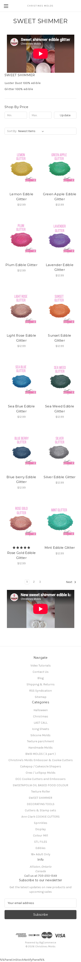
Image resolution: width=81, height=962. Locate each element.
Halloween (40, 710)
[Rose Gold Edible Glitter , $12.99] (21, 521)
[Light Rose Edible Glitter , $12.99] (21, 308)
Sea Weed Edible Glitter (59, 408)
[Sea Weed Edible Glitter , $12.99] (59, 379)
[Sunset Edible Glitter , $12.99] (59, 308)
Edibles (40, 848)
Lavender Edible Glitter (59, 267)
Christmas (40, 716)
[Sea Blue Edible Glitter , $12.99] (21, 379)
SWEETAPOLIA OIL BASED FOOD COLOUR (40, 785)
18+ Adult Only (40, 854)
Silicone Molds (40, 735)
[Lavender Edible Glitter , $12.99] (59, 238)
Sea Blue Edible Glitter (21, 408)
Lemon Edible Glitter (21, 196)
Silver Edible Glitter (59, 477)
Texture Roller (40, 791)
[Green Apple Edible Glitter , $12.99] (59, 167)
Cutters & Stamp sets (40, 810)
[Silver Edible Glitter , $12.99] (59, 450)
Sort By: (12, 131)
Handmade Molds (40, 747)
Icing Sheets (40, 729)
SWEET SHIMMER (40, 798)
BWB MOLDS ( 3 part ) (40, 754)
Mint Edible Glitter (59, 548)
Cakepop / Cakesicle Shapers (40, 766)
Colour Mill (40, 835)
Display (40, 829)
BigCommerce (47, 942)
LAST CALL (41, 723)
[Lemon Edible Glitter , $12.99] (21, 167)
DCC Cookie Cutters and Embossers (40, 779)
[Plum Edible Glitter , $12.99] (21, 238)
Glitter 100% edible (19, 89)
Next (69, 582)
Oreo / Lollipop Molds (41, 773)
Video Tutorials (40, 665)
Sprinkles (40, 823)
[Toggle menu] (6, 6)
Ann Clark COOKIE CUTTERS (40, 816)
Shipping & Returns (41, 684)
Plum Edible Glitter (21, 265)
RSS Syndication (40, 690)
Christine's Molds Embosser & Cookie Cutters (40, 760)
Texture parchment (40, 741)
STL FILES (40, 842)
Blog (40, 678)
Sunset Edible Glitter (59, 337)
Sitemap (40, 697)
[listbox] (31, 131)
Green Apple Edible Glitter (59, 196)
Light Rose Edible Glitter (21, 337)
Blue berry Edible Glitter (21, 479)
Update (65, 115)
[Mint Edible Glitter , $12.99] (59, 521)
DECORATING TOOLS (40, 804)
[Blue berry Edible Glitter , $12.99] (21, 450)
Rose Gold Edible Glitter (21, 555)
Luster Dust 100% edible (23, 83)
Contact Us (41, 672)
